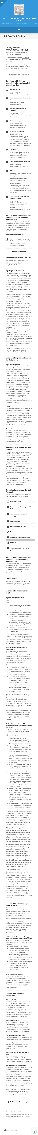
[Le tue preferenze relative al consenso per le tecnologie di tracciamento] (34, 1131)
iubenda (8, 1114)
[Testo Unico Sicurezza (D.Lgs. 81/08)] (19, 9)
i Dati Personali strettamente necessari (18, 1115)
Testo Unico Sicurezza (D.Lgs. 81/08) (19, 19)
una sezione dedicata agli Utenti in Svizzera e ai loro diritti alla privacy (18, 59)
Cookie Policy (22, 585)
